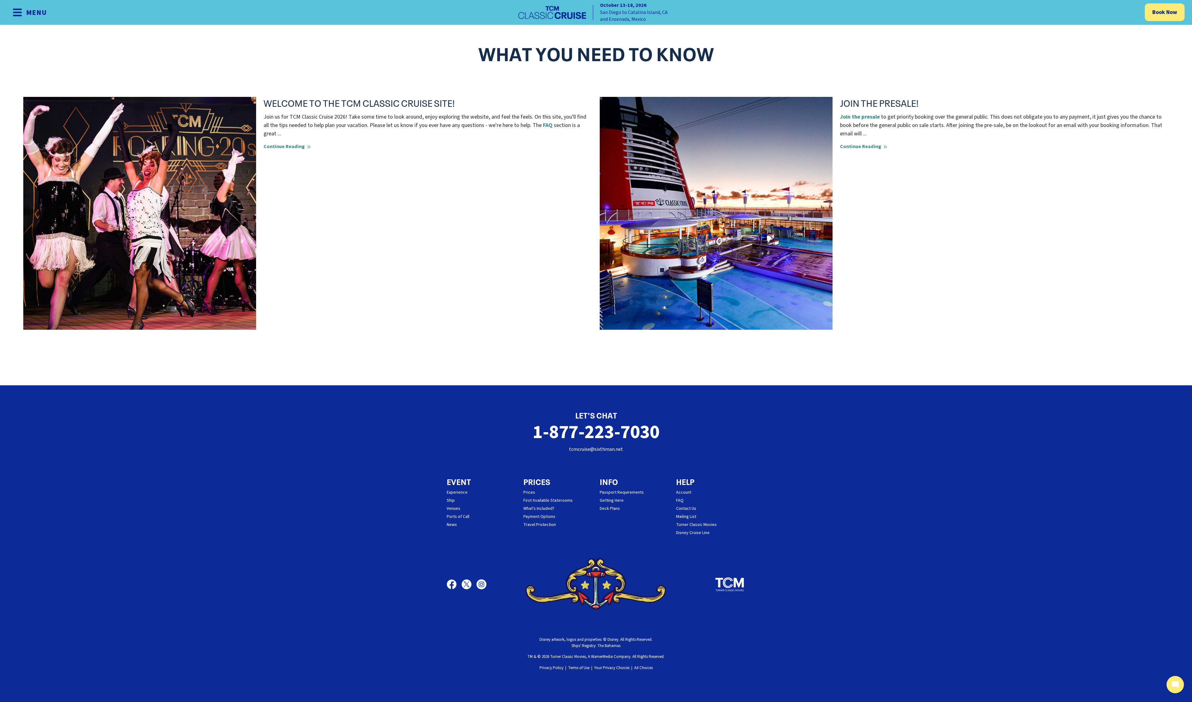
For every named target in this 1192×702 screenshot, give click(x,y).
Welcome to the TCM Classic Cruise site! (359, 102)
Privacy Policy (551, 668)
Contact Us (686, 508)
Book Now (1164, 12)
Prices (529, 492)
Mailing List (686, 517)
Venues (453, 508)
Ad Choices (643, 668)
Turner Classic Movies (696, 525)
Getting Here (612, 500)
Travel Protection (539, 525)
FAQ (548, 125)
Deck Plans (610, 508)
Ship (451, 500)
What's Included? (538, 508)
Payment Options (539, 517)
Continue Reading (285, 146)
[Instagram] (481, 584)
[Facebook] (454, 584)
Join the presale (860, 117)
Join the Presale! (879, 102)
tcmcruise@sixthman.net (596, 449)
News (452, 525)
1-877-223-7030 (596, 432)
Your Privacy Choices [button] (612, 668)
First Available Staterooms (548, 500)
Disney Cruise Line (693, 533)
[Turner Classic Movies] (729, 584)
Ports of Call (458, 517)
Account (683, 492)
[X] (469, 584)
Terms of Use (578, 668)
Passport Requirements (622, 492)
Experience (457, 492)
